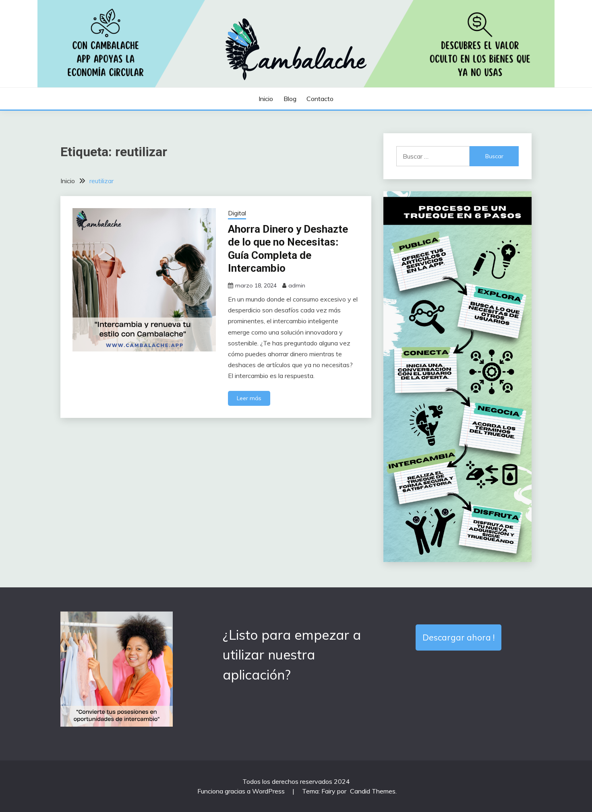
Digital (237, 213)
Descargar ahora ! (458, 637)
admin (296, 285)
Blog (290, 99)
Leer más (249, 398)
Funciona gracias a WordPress (241, 791)
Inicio (266, 99)
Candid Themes (372, 791)
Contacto (319, 99)
